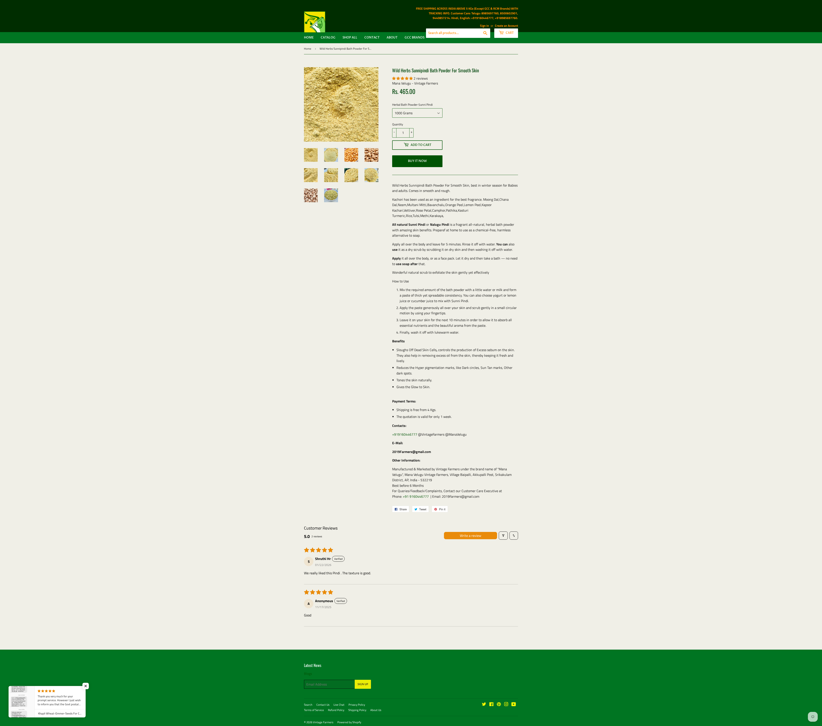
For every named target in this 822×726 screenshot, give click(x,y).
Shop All (349, 38)
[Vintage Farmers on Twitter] (484, 704)
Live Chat (339, 704)
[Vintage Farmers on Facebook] (491, 704)
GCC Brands (414, 38)
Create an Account (506, 26)
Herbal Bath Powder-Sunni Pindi (412, 104)
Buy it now (417, 161)
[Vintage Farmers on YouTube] (513, 704)
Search (308, 704)
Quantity (397, 124)
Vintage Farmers (323, 722)
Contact (372, 38)
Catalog (328, 38)
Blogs (308, 673)
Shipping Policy (357, 710)
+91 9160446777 (416, 496)
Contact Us (322, 704)
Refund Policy (336, 710)
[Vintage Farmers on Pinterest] (499, 704)
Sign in (484, 26)
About (392, 38)
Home (309, 38)
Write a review (470, 535)
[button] (403, 78)
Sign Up (362, 684)
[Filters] (503, 536)
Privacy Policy (356, 704)
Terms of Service (314, 710)
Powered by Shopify (349, 722)
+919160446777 (404, 434)
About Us (375, 710)
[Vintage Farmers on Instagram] (506, 704)
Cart (509, 33)
